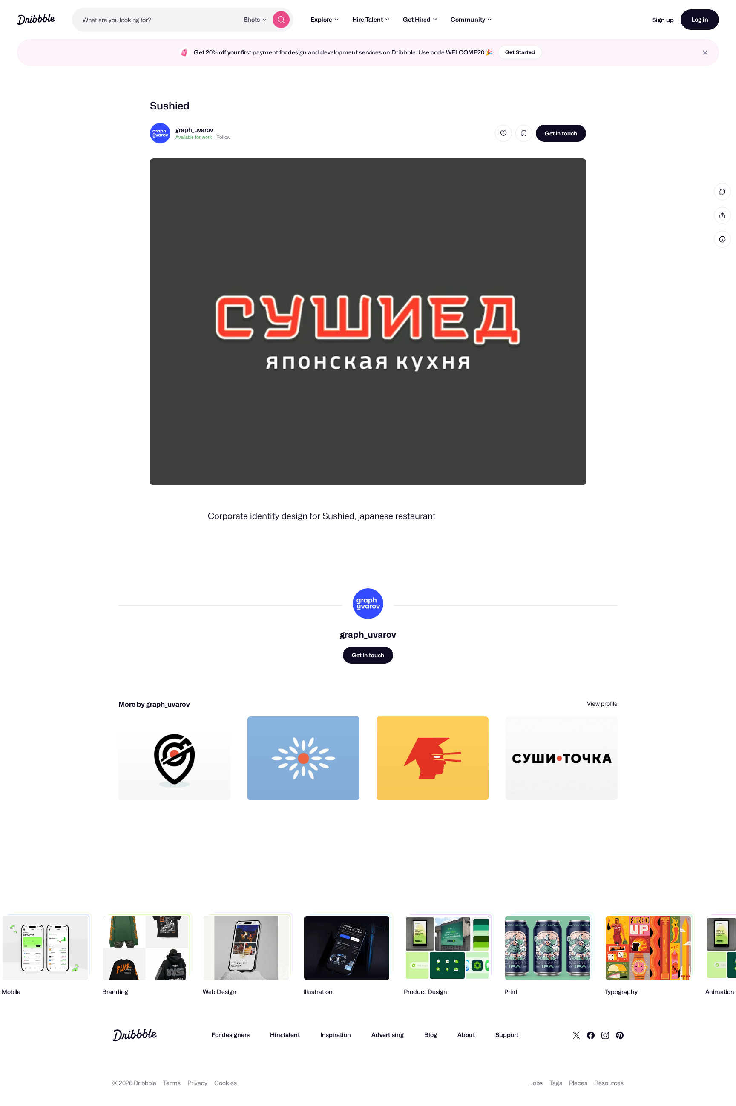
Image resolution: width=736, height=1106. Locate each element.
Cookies (225, 1082)
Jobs (536, 1082)
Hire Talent (367, 19)
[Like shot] (503, 133)
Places (578, 1082)
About (466, 1034)
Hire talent (285, 1034)
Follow (223, 137)
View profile (602, 703)
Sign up (663, 19)
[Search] (281, 19)
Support (506, 1034)
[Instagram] (605, 1035)
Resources (609, 1082)
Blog (430, 1034)
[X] (576, 1035)
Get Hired (417, 19)
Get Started (520, 52)
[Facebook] (591, 1035)
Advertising (387, 1034)
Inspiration (335, 1034)
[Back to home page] (36, 19)
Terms (172, 1082)
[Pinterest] (620, 1035)
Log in (699, 19)
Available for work (193, 137)
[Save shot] (523, 133)
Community (468, 19)
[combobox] (155, 19)
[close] (705, 52)
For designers (230, 1034)
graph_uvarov (194, 129)
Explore (321, 19)
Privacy (197, 1082)
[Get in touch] (180, 784)
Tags (555, 1082)
